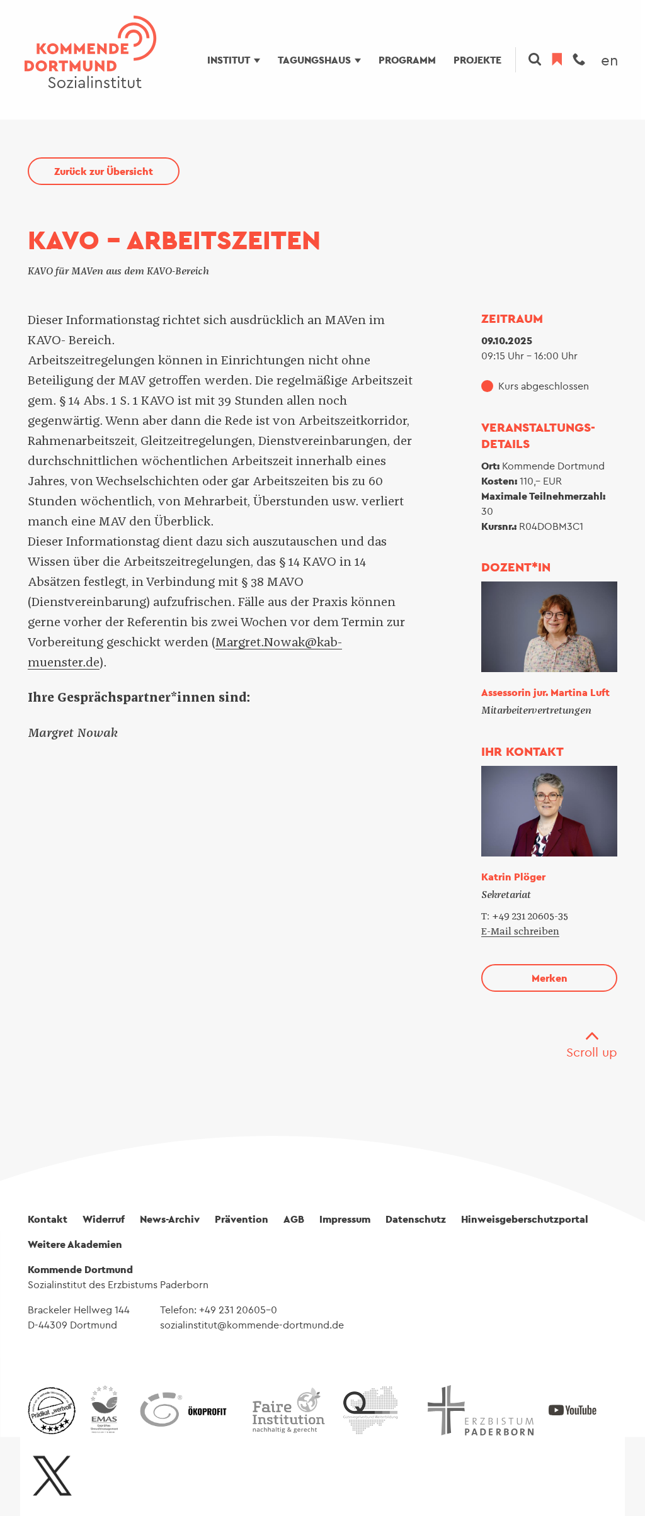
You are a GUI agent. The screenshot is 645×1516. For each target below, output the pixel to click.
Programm (407, 59)
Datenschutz (415, 1219)
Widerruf (104, 1219)
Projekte (477, 59)
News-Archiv (170, 1219)
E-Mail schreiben (520, 931)
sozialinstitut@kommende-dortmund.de (252, 1324)
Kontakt (47, 1219)
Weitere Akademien (75, 1244)
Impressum (344, 1219)
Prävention (241, 1219)
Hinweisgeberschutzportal (524, 1219)
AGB (293, 1219)
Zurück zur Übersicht (103, 171)
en (610, 59)
